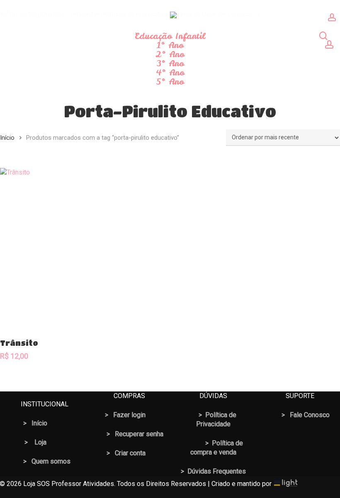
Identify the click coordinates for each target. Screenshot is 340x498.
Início (7, 137)
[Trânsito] (81, 249)
